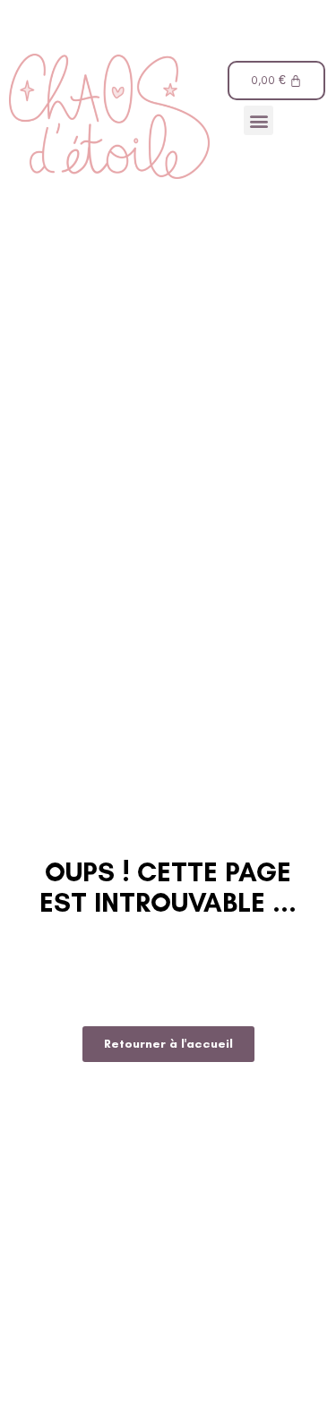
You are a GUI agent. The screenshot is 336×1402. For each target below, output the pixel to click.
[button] (258, 120)
